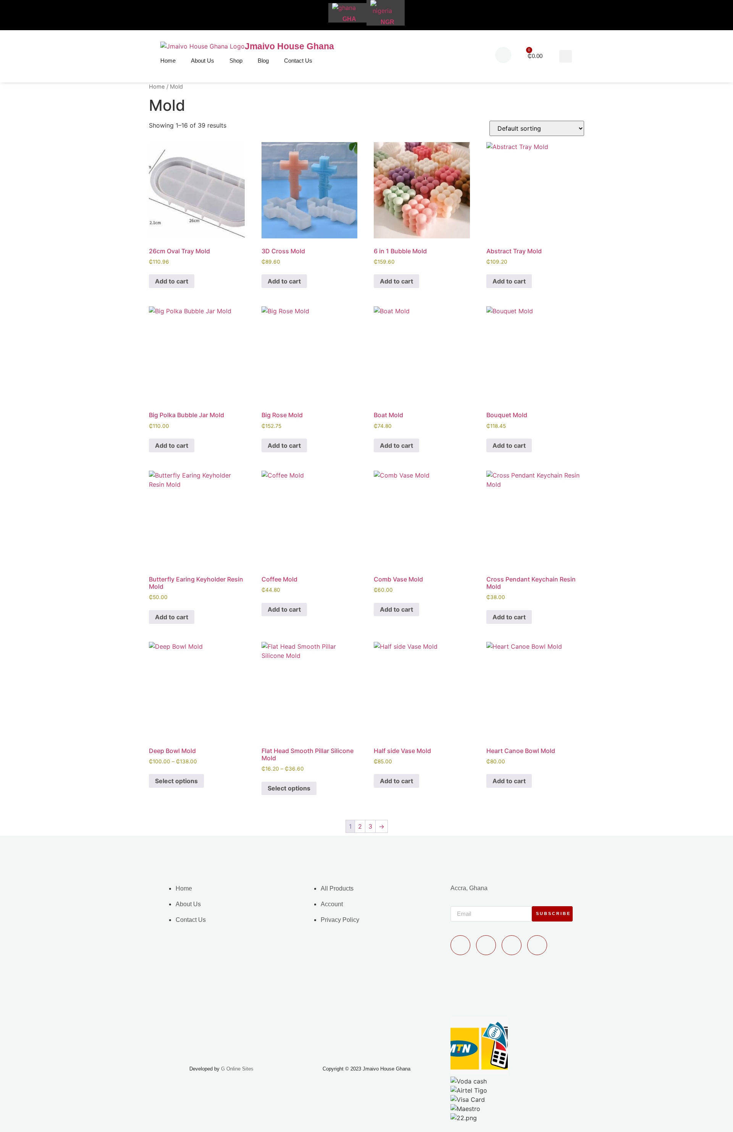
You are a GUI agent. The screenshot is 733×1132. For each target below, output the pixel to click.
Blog (263, 60)
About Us (202, 60)
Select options (176, 781)
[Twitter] (511, 945)
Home (168, 60)
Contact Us (298, 60)
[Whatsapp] (460, 945)
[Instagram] (537, 945)
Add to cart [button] (171, 281)
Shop (235, 60)
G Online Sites (237, 1069)
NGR (387, 22)
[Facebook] (486, 945)
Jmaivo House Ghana (289, 46)
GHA (349, 19)
